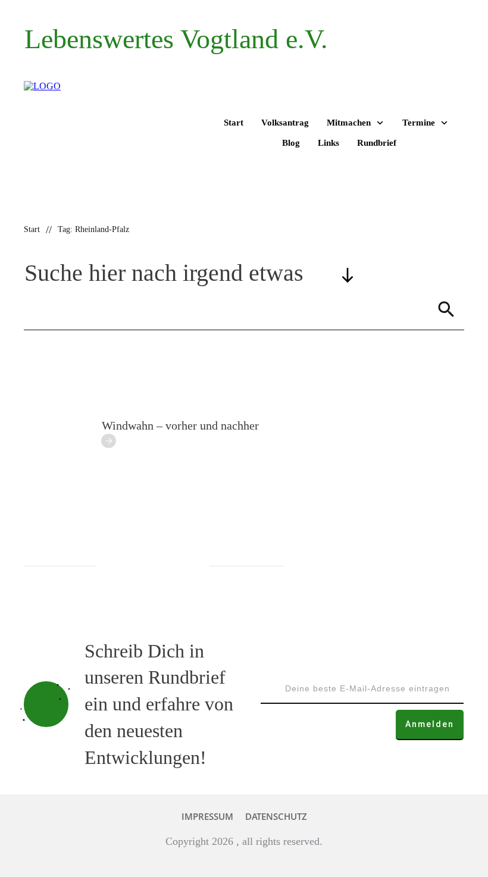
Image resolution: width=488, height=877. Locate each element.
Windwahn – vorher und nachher (180, 425)
